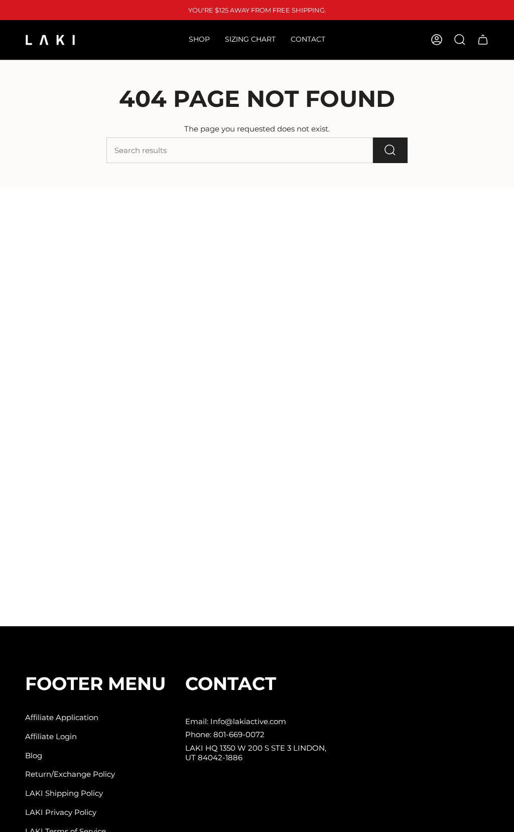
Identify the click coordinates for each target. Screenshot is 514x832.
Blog (33, 755)
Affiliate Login (51, 736)
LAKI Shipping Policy (64, 793)
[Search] (390, 150)
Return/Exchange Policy (70, 774)
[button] (199, 40)
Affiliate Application (61, 717)
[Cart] (482, 39)
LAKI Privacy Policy (60, 812)
